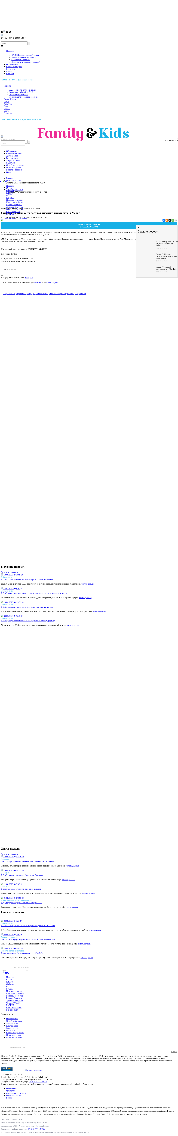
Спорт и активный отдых (12, 951)
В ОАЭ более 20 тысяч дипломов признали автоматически (27, 579)
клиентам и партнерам (16, 1093)
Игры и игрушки (13, 167)
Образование (12, 64)
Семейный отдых (14, 67)
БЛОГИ (9, 193)
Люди (6, 101)
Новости (10, 51)
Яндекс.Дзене (52, 282)
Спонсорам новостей (20, 60)
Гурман (7, 106)
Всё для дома (12, 158)
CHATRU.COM (13, 211)
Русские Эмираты (14, 204)
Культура (8, 104)
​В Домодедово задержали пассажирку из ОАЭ (21, 903)
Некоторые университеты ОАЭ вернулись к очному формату (28, 621)
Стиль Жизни (10, 99)
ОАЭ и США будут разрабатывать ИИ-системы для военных (28, 939)
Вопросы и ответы (14, 209)
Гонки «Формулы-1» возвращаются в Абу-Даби (22, 953)
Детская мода (12, 156)
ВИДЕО (10, 197)
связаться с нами (13, 1095)
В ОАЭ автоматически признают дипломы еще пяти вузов (27, 607)
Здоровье (5, 859)
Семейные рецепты (15, 165)
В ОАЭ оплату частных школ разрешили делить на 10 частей (28, 926)
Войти (174, 1051)
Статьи (9, 188)
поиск (9, 1098)
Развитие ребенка (14, 170)
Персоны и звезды (14, 200)
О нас (8, 172)
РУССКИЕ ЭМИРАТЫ (9, 80)
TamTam (37, 282)
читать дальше (87, 584)
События (10, 74)
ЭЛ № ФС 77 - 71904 (38, 1082)
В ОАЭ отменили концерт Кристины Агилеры (22, 875)
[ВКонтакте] (163, 220)
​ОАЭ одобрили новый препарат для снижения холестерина (27, 861)
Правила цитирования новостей (25, 62)
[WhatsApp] (172, 220)
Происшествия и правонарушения (16, 900)
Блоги (9, 71)
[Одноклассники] (166, 220)
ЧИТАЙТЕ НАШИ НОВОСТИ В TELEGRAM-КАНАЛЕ (89, 225)
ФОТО (9, 195)
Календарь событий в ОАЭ (23, 57)
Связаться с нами (8, 218)
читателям (10, 1091)
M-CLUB (10, 214)
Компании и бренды (15, 202)
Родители (10, 69)
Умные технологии (9, 937)
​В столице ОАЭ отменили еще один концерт (21, 889)
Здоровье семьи (13, 160)
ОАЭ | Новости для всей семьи (25, 55)
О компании (11, 1088)
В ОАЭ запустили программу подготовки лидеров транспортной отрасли (34, 593)
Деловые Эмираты (25, 80)
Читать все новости (9, 572)
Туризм (7, 108)
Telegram (29, 277)
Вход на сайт (22, 218)
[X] (169, 220)
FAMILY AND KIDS (37, 249)
